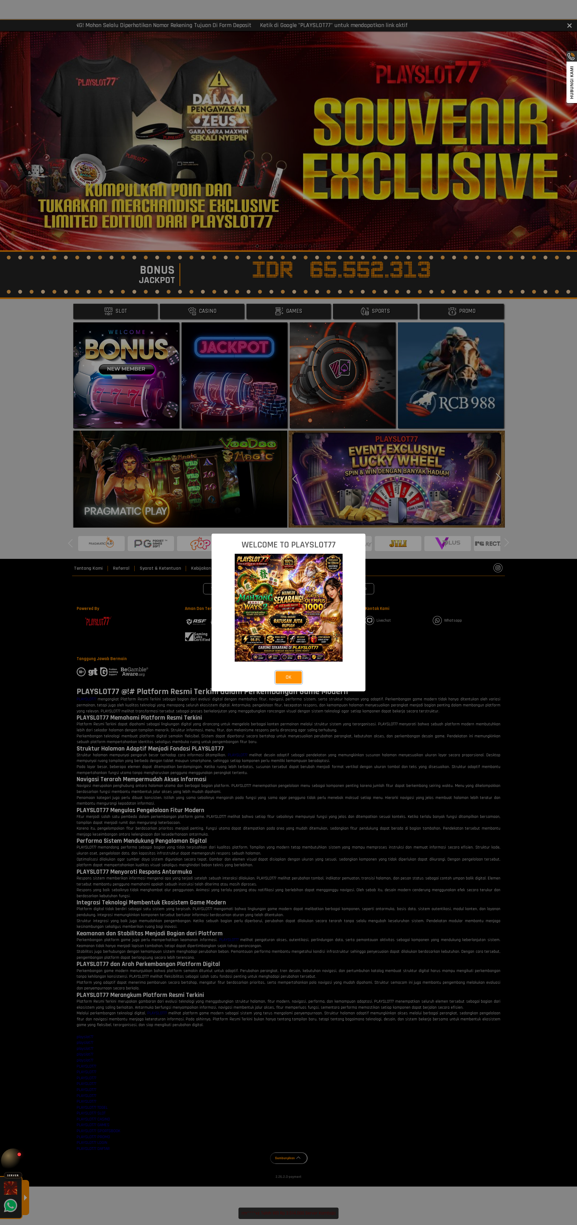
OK (289, 677)
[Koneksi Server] (13, 1160)
